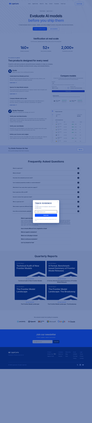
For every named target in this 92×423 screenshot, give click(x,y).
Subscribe (46, 215)
